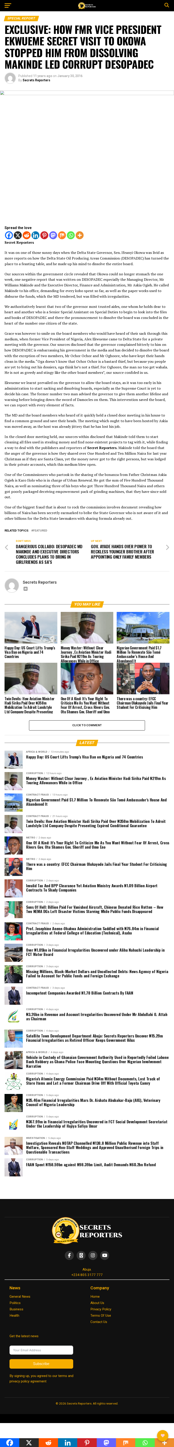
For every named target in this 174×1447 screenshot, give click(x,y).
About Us (97, 1303)
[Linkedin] (35, 235)
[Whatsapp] (71, 235)
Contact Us (98, 1322)
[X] (18, 235)
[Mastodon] (53, 235)
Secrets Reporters (36, 80)
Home (95, 1297)
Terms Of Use (100, 1316)
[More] (80, 235)
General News (20, 1297)
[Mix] (62, 235)
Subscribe (41, 1364)
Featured (40, 530)
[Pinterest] (44, 235)
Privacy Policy (100, 1309)
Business (16, 1309)
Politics (15, 1303)
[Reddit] (27, 235)
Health (14, 1316)
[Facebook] (9, 235)
